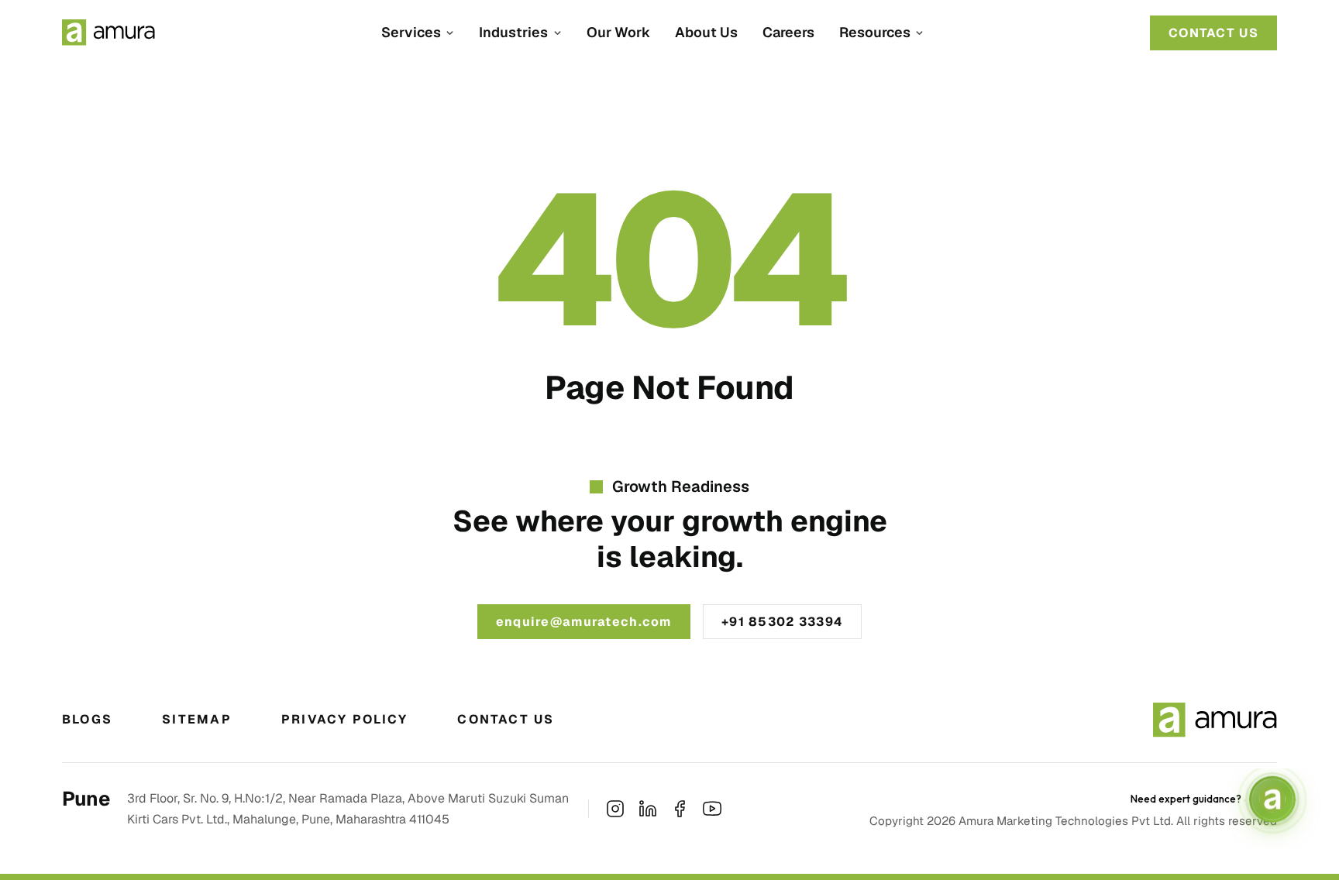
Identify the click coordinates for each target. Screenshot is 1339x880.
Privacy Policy (344, 719)
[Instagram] (615, 808)
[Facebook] (679, 808)
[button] (417, 32)
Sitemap (197, 719)
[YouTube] (712, 808)
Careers (788, 32)
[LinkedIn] (648, 808)
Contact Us (505, 719)
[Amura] (108, 32)
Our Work (618, 32)
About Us (706, 32)
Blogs (87, 719)
